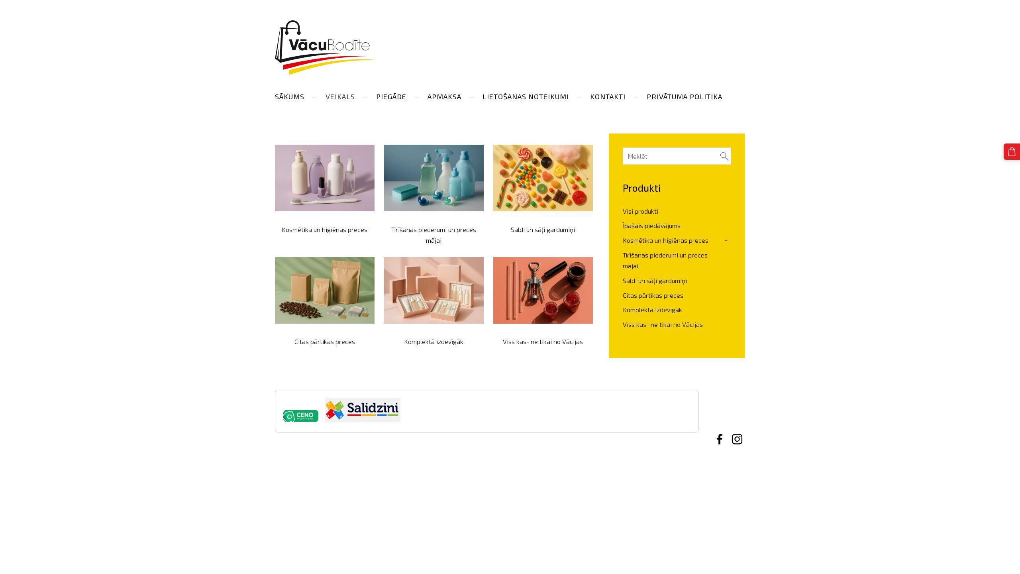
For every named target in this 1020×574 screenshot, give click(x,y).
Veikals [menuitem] (340, 96)
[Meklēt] (724, 156)
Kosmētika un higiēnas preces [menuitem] (665, 240)
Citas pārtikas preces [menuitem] (653, 295)
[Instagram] (737, 439)
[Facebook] (720, 439)
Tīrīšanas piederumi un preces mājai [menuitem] (665, 260)
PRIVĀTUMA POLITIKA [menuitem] (684, 96)
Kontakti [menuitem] (608, 96)
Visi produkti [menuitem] (640, 211)
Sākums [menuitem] (289, 96)
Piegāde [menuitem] (391, 96)
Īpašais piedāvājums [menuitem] (652, 225)
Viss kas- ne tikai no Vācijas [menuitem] (663, 324)
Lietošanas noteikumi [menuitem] (526, 96)
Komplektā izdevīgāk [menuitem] (652, 309)
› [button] (727, 241)
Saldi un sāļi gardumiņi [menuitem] (655, 280)
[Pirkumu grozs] (1012, 152)
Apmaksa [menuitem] (444, 96)
